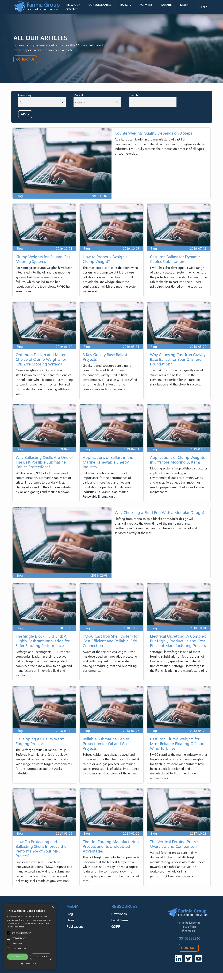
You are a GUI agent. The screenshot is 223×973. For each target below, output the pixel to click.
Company (25, 95)
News (70, 920)
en (203, 7)
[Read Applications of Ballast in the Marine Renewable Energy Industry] (111, 453)
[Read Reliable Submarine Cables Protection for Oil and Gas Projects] (111, 734)
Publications (75, 926)
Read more (19, 926)
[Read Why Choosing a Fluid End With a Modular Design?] (111, 542)
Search (133, 95)
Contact (72, 9)
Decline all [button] (41, 956)
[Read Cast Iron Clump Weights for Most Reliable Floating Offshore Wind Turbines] (178, 734)
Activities (146, 5)
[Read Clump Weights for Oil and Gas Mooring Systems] (44, 250)
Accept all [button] (17, 956)
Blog (70, 913)
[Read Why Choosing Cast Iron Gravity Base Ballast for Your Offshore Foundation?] (178, 350)
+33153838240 (188, 938)
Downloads (119, 913)
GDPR (115, 926)
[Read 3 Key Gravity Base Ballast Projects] (111, 350)
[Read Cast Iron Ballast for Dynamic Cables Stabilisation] (178, 250)
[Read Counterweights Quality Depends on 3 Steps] (111, 163)
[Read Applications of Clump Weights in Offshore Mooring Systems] (178, 453)
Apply (25, 114)
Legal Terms (119, 920)
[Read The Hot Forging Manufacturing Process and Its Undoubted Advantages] (111, 837)
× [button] (52, 907)
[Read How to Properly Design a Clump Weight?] (111, 250)
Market (78, 95)
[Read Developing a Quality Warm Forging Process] (44, 734)
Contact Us (25, 59)
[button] (29, 963)
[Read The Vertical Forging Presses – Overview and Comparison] (178, 837)
